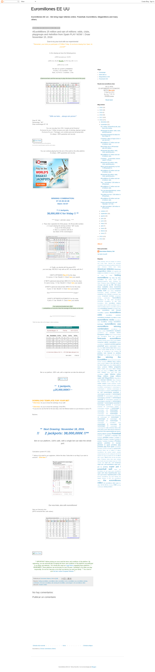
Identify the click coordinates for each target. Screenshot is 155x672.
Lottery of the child (110, 363)
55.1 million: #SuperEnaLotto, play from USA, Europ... (110, 127)
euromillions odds (53, 581)
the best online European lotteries (63, 571)
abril (102, 226)
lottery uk (106, 370)
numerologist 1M (103, 410)
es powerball (111, 288)
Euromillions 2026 (102, 303)
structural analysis (108, 461)
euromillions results (116, 317)
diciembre (104, 122)
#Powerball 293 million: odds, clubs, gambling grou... (109, 175)
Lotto (119, 370)
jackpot (119, 347)
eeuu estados (102, 289)
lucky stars (110, 372)
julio (102, 218)
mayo (102, 223)
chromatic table (102, 285)
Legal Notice (70, 565)
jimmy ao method (116, 349)
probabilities (118, 446)
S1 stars (104, 455)
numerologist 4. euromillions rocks (106, 415)
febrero (103, 231)
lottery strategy (117, 368)
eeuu (119, 285)
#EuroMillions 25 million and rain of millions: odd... (110, 171)
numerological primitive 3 (104, 408)
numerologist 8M (115, 424)
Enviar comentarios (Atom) (48, 648)
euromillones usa (103, 332)
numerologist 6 (103, 419)
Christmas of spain (115, 283)
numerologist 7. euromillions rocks (109, 422)
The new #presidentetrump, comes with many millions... (111, 191)
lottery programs (115, 367)
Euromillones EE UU (50, 9)
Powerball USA (103, 79)
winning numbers (108, 486)
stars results (100, 461)
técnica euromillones (103, 476)
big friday (112, 277)
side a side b (101, 457)
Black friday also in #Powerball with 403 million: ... (109, 147)
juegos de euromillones (104, 351)
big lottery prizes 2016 (113, 279)
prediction (100, 437)
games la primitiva (110, 344)
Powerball (116, 433)
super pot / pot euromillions (106, 464)
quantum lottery (102, 450)
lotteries (109, 361)
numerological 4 (117, 387)
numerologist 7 (115, 420)
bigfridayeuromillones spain (105, 281)
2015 (101, 236)
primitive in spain (104, 445)
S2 (112, 455)
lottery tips (100, 370)
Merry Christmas (117, 380)
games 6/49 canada (112, 340)
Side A (119, 455)
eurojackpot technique (108, 296)
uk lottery (110, 485)
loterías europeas (102, 361)
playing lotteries (102, 434)
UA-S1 (102, 485)
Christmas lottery (105, 283)
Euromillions (117, 298)
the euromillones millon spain (111, 483)
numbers (104, 385)
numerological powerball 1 (112, 392)
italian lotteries (106, 347)
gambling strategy (102, 340)
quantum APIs (117, 448)
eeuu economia (115, 287)
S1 (107, 454)
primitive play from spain (106, 446)
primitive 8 (106, 441)
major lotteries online (113, 374)
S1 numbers (111, 454)
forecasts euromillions (45, 582)
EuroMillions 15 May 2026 (113, 301)
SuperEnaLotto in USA (114, 474)
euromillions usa (72, 581)
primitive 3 (101, 439)
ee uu (108, 285)
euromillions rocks (63, 581)
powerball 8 (108, 435)
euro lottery (110, 290)
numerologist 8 (103, 424)
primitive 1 (112, 437)
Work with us (102, 74)
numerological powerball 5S (113, 399)
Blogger (94, 667)
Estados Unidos (43, 584)
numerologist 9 (103, 426)
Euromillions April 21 (105, 306)
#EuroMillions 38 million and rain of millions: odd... (110, 199)
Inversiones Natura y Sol (107, 251)
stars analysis (117, 459)
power (109, 434)
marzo (103, 228)
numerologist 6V (103, 420)
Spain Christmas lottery (104, 459)
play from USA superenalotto (106, 431)
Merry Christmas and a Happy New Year (109, 381)
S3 (114, 455)
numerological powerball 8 (113, 403)
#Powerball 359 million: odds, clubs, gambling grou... (109, 151)
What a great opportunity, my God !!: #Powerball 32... (110, 167)
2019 (101, 112)
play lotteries (117, 431)
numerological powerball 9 (105, 404)
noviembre (104, 124)
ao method (105, 273)
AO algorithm (115, 271)
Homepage (102, 72)
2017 (101, 117)
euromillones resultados (113, 331)
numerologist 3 (115, 412)
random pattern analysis (114, 452)
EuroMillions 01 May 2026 (105, 299)
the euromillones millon (79, 582)
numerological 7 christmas (104, 388)
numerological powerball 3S (113, 396)
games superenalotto (111, 346)
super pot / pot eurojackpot (113, 462)
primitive (105, 437)
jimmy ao (108, 349)
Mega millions (103, 376)
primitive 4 (106, 439)
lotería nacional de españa (114, 359)
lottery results (101, 368)
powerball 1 (101, 435)
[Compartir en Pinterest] (70, 579)
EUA (104, 290)
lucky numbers (102, 372)
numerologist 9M (116, 426)
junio (102, 221)
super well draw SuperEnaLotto (107, 473)
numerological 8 (116, 388)
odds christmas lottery (112, 427)
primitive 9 (112, 441)
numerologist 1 (116, 408)
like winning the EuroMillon (58, 582)
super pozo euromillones (114, 471)
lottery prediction (102, 367)
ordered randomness (115, 429)
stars (112, 459)
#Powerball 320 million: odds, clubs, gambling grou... (109, 163)
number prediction (111, 383)
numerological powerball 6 (105, 401)
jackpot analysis (102, 349)
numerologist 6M (115, 419)
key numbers (115, 351)
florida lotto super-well (114, 336)
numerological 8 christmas (104, 390)
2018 (101, 115)
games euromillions (110, 342)
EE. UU (114, 285)
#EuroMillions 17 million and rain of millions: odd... (110, 143)
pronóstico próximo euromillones (105, 448)
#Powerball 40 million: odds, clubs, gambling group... (111, 131)
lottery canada (101, 363)
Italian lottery (113, 347)
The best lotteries (113, 476)
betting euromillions (43, 581)
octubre (103, 211)
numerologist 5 (116, 417)
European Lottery (103, 334)
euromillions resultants (104, 317)
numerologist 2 (115, 410)
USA (115, 485)
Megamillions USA (104, 77)
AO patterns (111, 273)
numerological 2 (108, 387)
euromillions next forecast (111, 310)
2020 (101, 110)
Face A (111, 334)
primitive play (116, 445)
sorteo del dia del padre (114, 457)
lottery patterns (117, 365)
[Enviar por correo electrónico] (62, 579)
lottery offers (110, 365)
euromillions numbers (103, 312)
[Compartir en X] (66, 579)
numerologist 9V (102, 427)
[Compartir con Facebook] (68, 579)
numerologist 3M (103, 413)
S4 (116, 455)
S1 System (109, 455)
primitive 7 (100, 441)
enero (103, 233)
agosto (103, 216)
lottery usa (113, 370)
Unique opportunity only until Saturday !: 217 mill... (109, 203)
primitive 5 (112, 439)
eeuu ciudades (103, 287)
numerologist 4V (105, 417)
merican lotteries (106, 380)
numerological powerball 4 (105, 397)
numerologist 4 (69, 582)
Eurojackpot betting (103, 292)
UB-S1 (106, 485)
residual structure (102, 454)
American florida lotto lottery (111, 266)
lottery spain (109, 368)
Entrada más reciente (39, 645)
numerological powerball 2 (105, 394)
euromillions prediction (113, 315)
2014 (101, 239)
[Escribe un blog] (64, 579)
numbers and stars (111, 385)
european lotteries (115, 332)
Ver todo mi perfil (102, 254)
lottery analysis (117, 361)
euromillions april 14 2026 (104, 305)
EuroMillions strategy (107, 321)
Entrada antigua (88, 645)
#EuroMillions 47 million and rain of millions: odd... (110, 155)
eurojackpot (118, 290)
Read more (109, 100)
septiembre (104, 213)
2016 (101, 120)
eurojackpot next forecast (105, 294)
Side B (106, 457)
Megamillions (109, 378)
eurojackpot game (115, 292)
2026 (101, 107)
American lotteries (106, 269)
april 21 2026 (106, 275)
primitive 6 (118, 439)
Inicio (64, 645)
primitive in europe (112, 443)
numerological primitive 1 (113, 406)
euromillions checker (106, 308)
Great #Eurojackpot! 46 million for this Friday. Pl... (110, 135)
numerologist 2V (103, 411)
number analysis (102, 383)
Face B (115, 334)
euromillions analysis (115, 303)
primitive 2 (118, 437)
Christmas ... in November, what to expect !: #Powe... (110, 159)
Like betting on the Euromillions (112, 355)
